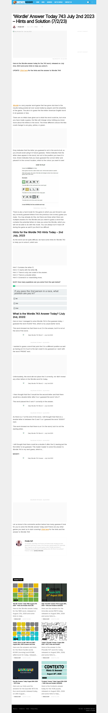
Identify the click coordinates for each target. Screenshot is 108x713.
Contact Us (68, 2)
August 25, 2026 (55, 619)
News (43, 2)
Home (37, 2)
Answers (49, 2)
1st (16, 298)
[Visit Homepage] (23, 2)
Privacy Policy (34, 708)
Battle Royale (59, 2)
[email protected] (38, 550)
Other (36, 26)
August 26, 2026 (26, 619)
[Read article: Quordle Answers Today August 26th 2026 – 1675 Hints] (25, 670)
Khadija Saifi (21, 26)
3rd (17, 303)
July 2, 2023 (30, 26)
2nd (17, 308)
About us (15, 708)
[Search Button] (94, 2)
